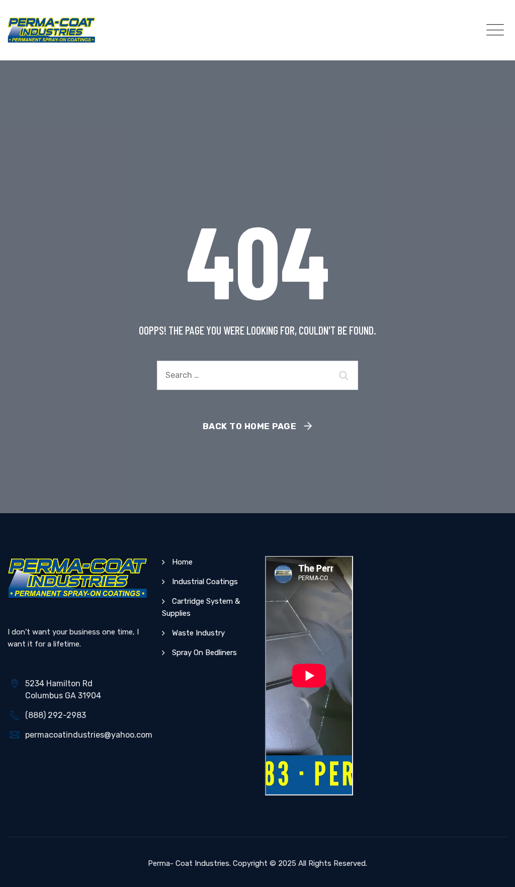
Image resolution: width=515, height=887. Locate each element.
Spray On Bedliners (204, 652)
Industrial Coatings (205, 581)
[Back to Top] (493, 870)
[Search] (345, 375)
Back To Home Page (250, 426)
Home (182, 562)
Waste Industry (198, 632)
